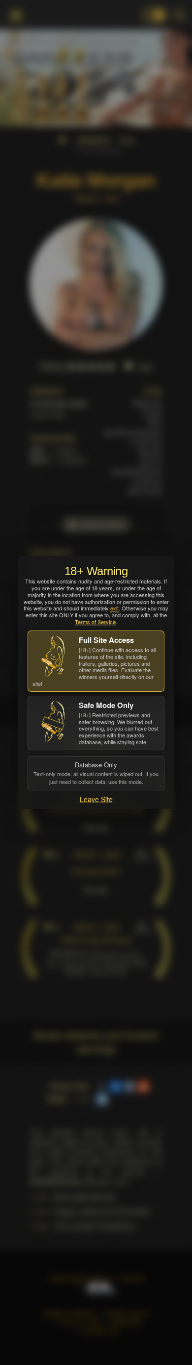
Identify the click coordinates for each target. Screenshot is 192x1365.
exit (114, 608)
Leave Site (96, 799)
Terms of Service (95, 622)
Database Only (96, 772)
